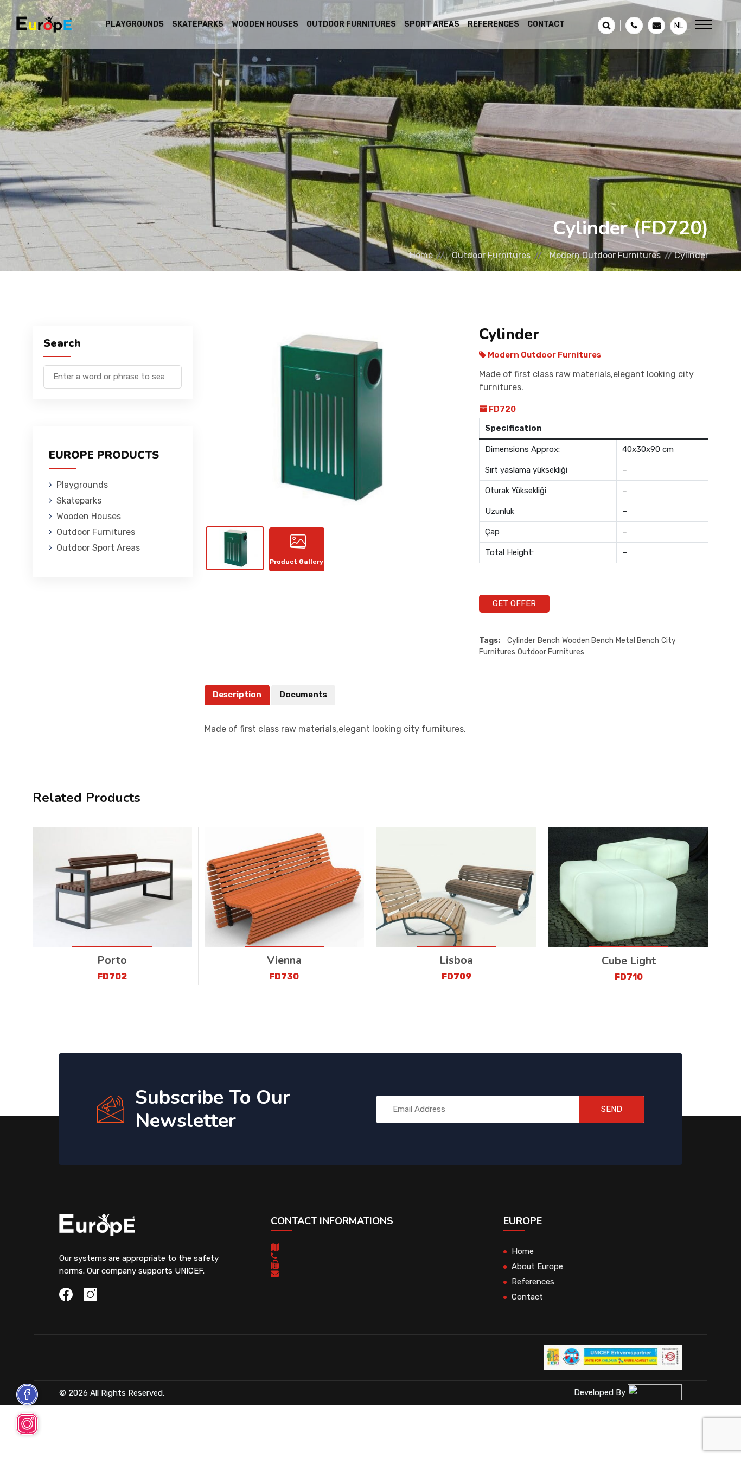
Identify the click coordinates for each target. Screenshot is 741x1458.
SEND (611, 1109)
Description (237, 694)
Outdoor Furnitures (491, 255)
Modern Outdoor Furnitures (605, 255)
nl (678, 25)
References (493, 24)
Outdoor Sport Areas (98, 548)
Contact (546, 24)
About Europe (537, 1266)
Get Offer (514, 603)
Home (421, 255)
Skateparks (78, 500)
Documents (303, 694)
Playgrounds (82, 485)
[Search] (173, 371)
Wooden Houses (88, 516)
